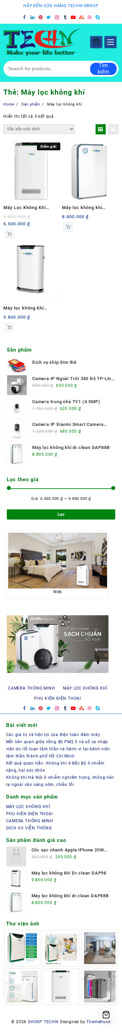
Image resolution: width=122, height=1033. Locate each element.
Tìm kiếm (103, 69)
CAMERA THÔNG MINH (30, 821)
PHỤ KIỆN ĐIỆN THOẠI (29, 813)
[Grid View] (101, 129)
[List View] (113, 129)
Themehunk (98, 1021)
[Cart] (96, 42)
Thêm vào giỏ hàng (9, 234)
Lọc (61, 514)
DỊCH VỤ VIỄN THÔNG (29, 828)
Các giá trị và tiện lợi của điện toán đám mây (53, 734)
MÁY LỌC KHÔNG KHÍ (28, 806)
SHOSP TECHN (43, 1021)
